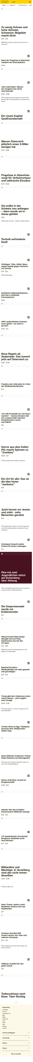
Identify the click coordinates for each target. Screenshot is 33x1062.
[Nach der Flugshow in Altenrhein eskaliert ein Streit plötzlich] (16, 49)
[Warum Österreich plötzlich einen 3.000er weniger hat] (16, 130)
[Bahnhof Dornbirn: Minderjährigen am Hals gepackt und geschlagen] (16, 657)
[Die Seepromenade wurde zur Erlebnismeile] (16, 595)
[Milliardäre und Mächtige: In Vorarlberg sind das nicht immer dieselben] (16, 856)
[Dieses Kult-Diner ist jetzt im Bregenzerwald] (16, 769)
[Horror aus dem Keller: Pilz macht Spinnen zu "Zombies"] (16, 436)
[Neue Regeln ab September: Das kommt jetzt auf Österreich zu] (16, 343)
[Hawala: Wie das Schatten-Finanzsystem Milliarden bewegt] (16, 799)
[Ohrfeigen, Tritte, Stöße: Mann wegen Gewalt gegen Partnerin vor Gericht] (16, 253)
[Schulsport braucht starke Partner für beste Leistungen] (16, 533)
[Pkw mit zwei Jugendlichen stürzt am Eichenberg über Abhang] (16, 561)
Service (4, 1043)
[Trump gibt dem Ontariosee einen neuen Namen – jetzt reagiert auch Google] (16, 685)
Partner (4, 1048)
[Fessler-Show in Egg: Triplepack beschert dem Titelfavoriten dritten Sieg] (16, 716)
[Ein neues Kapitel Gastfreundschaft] (16, 105)
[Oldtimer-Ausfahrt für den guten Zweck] (16, 953)
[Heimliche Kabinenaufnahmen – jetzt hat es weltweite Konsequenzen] (16, 282)
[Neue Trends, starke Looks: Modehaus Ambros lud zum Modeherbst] (16, 894)
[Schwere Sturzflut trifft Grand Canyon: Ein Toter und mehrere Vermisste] (16, 922)
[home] (16, 2)
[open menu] (30, 1)
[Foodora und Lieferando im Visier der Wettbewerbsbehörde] (16, 373)
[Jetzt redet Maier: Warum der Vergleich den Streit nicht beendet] (16, 76)
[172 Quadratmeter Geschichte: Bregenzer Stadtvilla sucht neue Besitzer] (16, 825)
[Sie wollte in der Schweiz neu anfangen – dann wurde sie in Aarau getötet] (16, 195)
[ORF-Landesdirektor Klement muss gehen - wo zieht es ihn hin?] (16, 311)
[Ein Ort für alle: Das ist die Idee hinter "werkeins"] (16, 468)
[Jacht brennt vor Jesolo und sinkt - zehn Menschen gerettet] (16, 498)
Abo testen (5, 1)
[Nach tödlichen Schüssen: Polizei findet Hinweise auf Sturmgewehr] (16, 745)
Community (5, 1038)
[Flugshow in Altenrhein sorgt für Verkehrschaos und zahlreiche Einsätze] (16, 164)
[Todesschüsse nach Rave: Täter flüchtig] (16, 983)
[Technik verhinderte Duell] (16, 228)
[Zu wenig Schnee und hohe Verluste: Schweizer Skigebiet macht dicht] (16, 16)
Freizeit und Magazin (8, 1033)
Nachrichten (6, 1007)
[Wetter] (8, 5)
